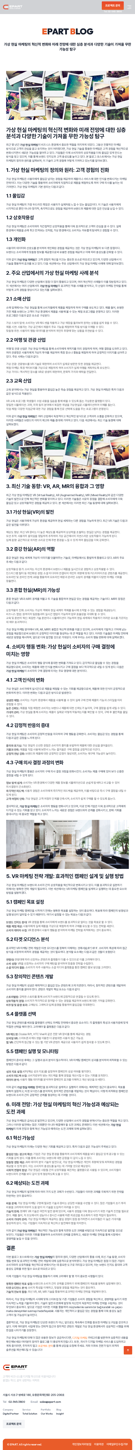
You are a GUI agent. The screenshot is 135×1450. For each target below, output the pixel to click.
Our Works (47, 1413)
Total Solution (29, 1413)
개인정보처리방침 (81, 1444)
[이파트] (12, 7)
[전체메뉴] (129, 7)
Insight (60, 1413)
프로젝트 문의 (45, 1345)
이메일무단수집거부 (117, 1444)
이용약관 (99, 1444)
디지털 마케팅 (79, 1338)
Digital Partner (11, 1413)
